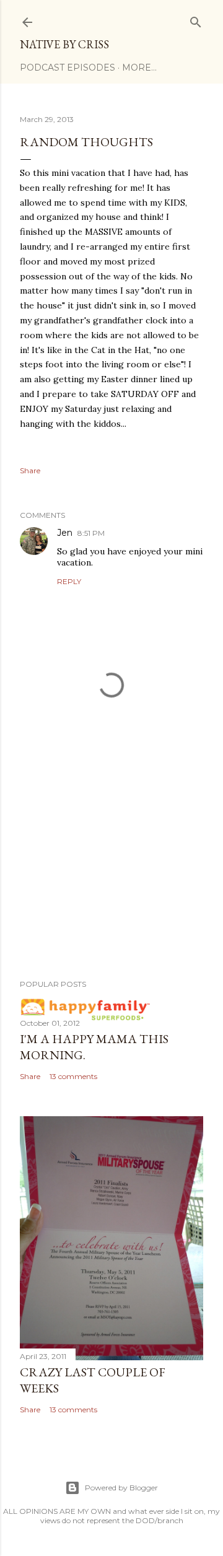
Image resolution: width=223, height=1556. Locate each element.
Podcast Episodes (67, 67)
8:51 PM (91, 533)
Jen (64, 532)
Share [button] (30, 470)
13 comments (73, 1076)
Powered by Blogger (121, 1487)
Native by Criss (64, 44)
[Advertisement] (111, 870)
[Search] (195, 19)
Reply (69, 581)
